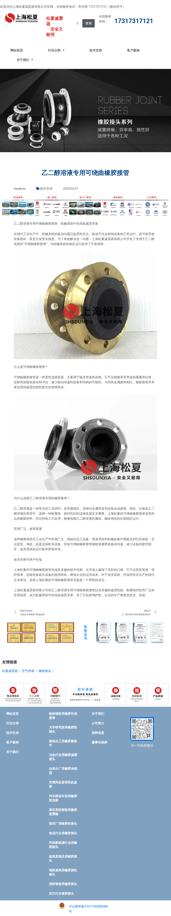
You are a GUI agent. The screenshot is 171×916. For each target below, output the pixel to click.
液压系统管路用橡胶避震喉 (63, 812)
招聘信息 (98, 733)
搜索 (88, 23)
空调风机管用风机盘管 (63, 784)
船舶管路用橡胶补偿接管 (63, 716)
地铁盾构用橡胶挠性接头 (63, 872)
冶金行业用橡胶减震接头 (63, 757)
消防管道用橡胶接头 (63, 884)
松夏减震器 (10, 671)
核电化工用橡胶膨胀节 (63, 743)
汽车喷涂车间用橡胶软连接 (63, 798)
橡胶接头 (45, 671)
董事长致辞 (99, 742)
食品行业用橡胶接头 (63, 833)
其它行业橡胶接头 (61, 893)
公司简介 (98, 723)
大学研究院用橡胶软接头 (63, 729)
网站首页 (16, 50)
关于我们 (23, 60)
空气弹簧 (28, 671)
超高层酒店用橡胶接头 (63, 858)
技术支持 (95, 50)
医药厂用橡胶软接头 (63, 823)
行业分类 (54, 50)
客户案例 (133, 50)
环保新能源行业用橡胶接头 (63, 845)
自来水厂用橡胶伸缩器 (63, 771)
